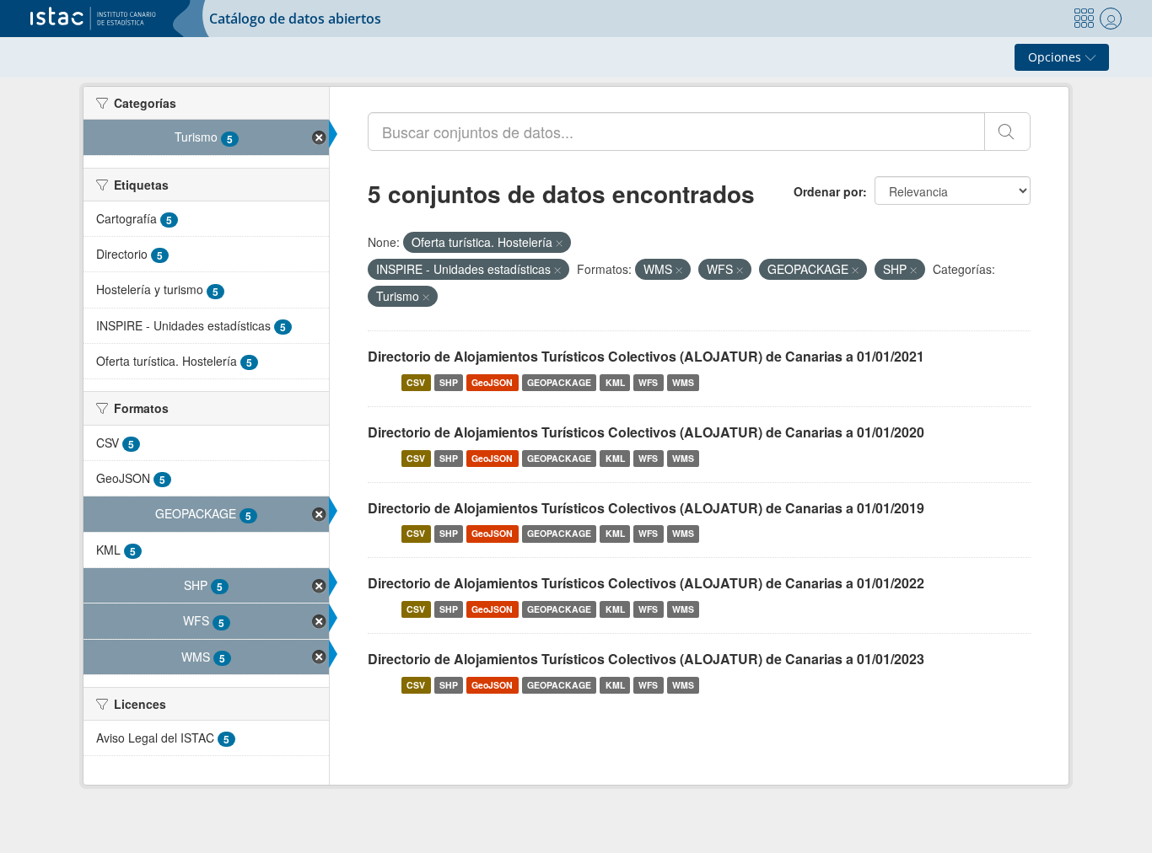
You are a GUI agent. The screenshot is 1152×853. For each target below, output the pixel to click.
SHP (448, 382)
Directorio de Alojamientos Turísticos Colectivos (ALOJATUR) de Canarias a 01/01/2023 (646, 658)
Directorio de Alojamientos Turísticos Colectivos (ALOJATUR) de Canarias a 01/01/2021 (646, 356)
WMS (683, 382)
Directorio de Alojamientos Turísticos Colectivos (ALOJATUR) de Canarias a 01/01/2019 (646, 508)
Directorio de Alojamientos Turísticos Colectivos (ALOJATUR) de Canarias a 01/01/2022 (646, 583)
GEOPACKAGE (559, 382)
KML (615, 382)
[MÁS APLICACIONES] (1084, 19)
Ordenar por (828, 191)
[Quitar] (559, 242)
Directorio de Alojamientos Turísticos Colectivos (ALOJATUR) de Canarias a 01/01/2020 (646, 432)
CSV (415, 382)
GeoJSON (492, 382)
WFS (648, 382)
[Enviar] (1007, 131)
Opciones (1056, 57)
